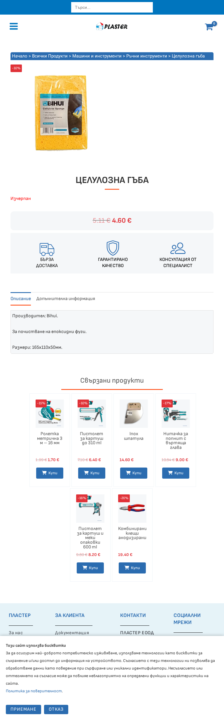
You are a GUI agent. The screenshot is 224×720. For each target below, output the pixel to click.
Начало (19, 56)
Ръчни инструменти (146, 56)
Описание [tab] (20, 298)
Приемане (23, 709)
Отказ (56, 709)
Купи (135, 567)
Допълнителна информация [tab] (65, 298)
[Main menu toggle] (14, 26)
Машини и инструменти (97, 56)
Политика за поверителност (34, 690)
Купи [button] (52, 472)
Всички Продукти (50, 56)
